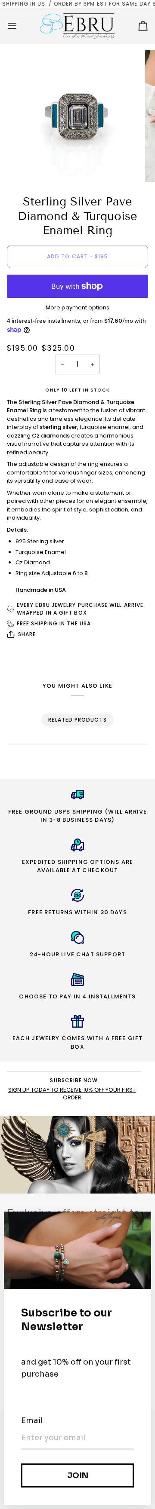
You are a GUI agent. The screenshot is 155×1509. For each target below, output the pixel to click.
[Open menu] (20, 26)
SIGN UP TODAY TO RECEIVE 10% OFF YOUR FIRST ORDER (72, 1094)
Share (27, 634)
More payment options (77, 307)
